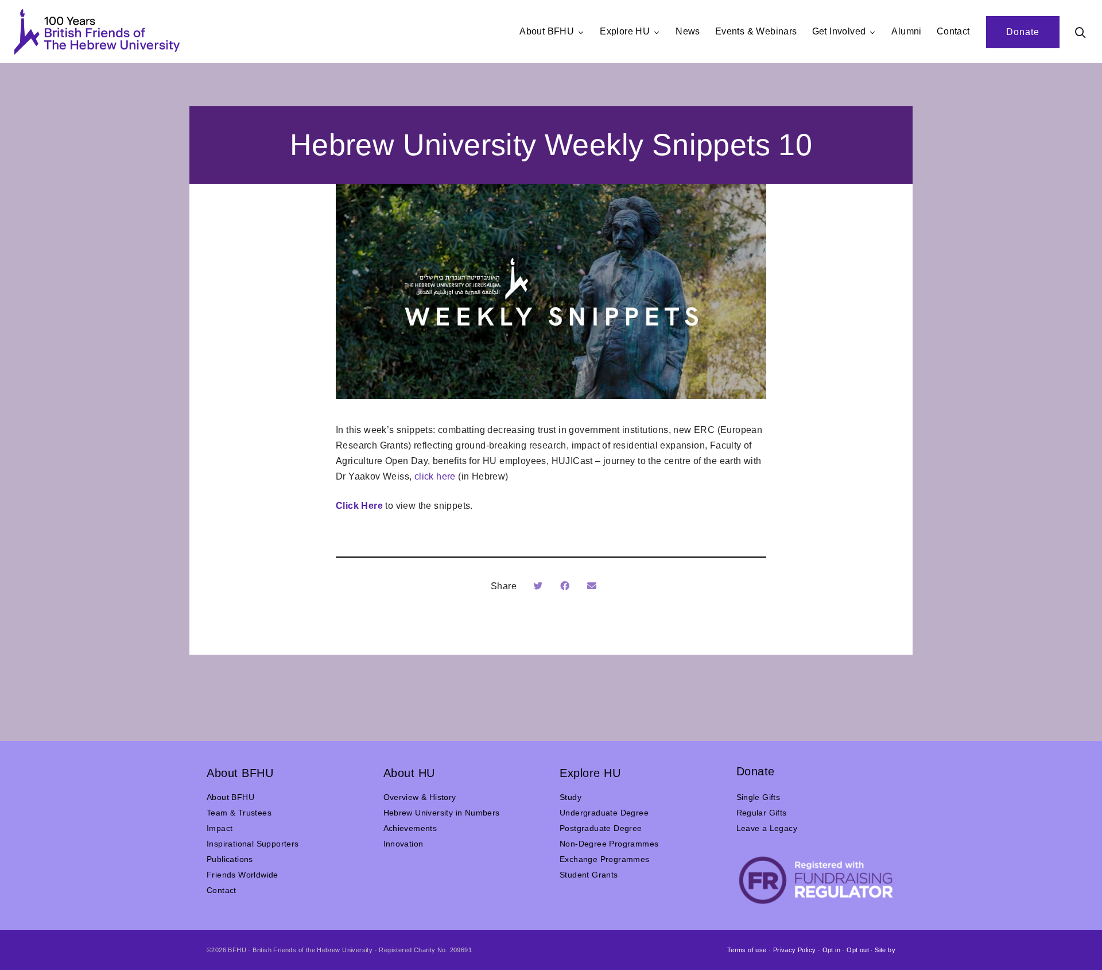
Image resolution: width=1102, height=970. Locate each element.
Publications (230, 859)
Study (570, 797)
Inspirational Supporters (253, 843)
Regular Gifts (761, 812)
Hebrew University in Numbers (441, 812)
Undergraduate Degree (604, 812)
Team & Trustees (239, 812)
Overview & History (419, 797)
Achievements (410, 828)
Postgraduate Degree (601, 828)
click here (435, 476)
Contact (221, 890)
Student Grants (589, 874)
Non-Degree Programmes (609, 843)
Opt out (858, 949)
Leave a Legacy (767, 828)
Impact (219, 828)
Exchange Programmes (605, 859)
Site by (885, 949)
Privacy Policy (794, 949)
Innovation (403, 843)
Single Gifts (758, 797)
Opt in (831, 949)
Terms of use (747, 949)
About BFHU (230, 797)
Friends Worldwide (242, 874)
